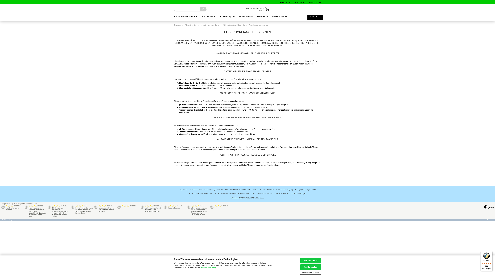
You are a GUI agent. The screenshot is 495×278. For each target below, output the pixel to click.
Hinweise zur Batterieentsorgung (280, 190)
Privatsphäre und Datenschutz (201, 193)
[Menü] (490, 252)
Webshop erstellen (238, 198)
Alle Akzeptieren (310, 261)
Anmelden (300, 2)
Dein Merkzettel (315, 2)
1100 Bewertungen (8, 220)
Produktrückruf (245, 190)
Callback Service (281, 193)
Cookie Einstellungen (298, 193)
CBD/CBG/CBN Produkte (185, 16)
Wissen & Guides (279, 16)
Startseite (315, 16)
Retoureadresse (196, 190)
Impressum (183, 190)
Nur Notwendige (310, 267)
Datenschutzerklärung (208, 268)
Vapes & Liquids (227, 16)
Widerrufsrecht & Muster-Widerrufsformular (232, 193)
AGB (253, 193)
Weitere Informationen (311, 273)
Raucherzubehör (246, 16)
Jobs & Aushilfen (231, 190)
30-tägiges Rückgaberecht (305, 190)
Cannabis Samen (208, 16)
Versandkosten (259, 190)
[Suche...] (203, 9)
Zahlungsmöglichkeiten (213, 190)
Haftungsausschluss (265, 193)
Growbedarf (262, 16)
